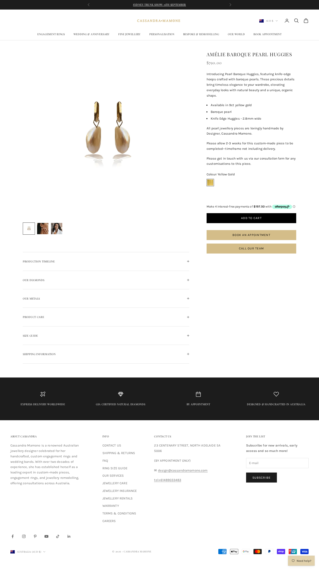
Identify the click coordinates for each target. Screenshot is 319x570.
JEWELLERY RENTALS (117, 498)
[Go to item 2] (43, 228)
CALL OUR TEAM (251, 248)
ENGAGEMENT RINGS (51, 34)
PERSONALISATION (161, 34)
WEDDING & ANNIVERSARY (92, 34)
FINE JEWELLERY (129, 34)
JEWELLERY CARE (114, 483)
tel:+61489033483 (167, 480)
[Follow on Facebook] (12, 536)
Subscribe (261, 477)
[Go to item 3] (57, 228)
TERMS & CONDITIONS (119, 513)
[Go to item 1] (29, 228)
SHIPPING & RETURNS (118, 453)
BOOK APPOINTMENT (267, 34)
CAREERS (109, 521)
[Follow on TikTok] (58, 536)
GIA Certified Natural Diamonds (120, 404)
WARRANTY (110, 506)
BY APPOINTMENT (198, 404)
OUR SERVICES (113, 476)
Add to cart (251, 218)
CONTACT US (111, 445)
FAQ (105, 461)
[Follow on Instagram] (24, 536)
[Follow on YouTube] (46, 536)
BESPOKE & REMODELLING (201, 34)
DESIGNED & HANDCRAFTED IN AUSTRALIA (276, 404)
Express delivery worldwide (43, 404)
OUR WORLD (236, 34)
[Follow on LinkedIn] (69, 536)
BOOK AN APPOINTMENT (251, 235)
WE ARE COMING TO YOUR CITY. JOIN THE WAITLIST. (159, 4)
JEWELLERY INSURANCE (119, 491)
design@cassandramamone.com (183, 470)
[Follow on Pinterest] (35, 536)
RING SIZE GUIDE (114, 468)
